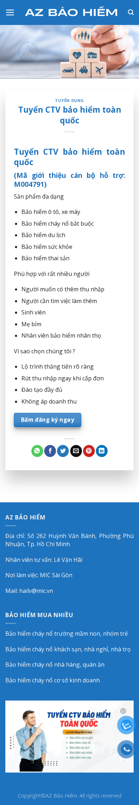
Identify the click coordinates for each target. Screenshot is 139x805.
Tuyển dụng (69, 100)
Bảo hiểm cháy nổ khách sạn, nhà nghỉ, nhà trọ (68, 649)
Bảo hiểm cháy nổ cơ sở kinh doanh (52, 680)
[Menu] (10, 12)
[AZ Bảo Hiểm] (71, 13)
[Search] (131, 12)
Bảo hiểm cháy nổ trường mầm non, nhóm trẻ (66, 633)
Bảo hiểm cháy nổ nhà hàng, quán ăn (54, 664)
